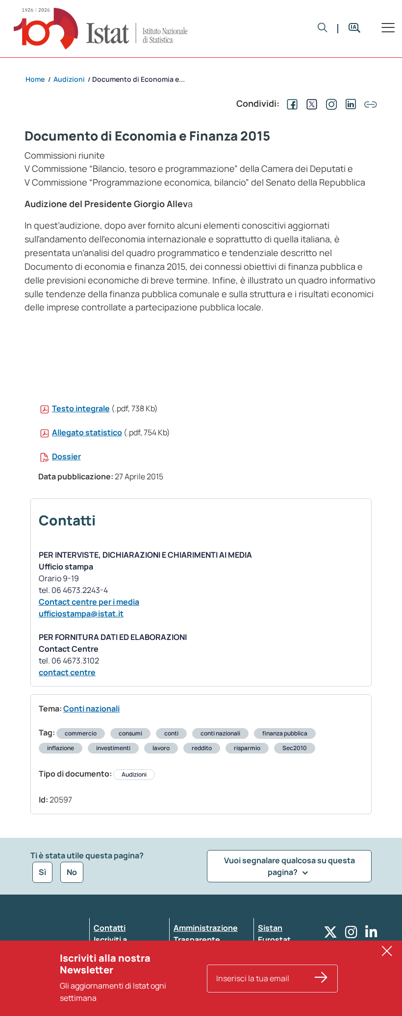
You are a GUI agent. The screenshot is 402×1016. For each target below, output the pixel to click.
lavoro (161, 748)
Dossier (66, 456)
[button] (322, 29)
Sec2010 (294, 748)
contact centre (67, 672)
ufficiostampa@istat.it (81, 613)
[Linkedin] (371, 934)
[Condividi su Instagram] (329, 103)
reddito (202, 748)
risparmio (247, 748)
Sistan (270, 927)
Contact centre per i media (89, 601)
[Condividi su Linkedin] (349, 103)
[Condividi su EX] (310, 103)
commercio (81, 733)
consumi (130, 733)
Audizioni (134, 774)
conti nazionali (220, 733)
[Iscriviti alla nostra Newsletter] (321, 978)
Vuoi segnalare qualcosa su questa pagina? (289, 866)
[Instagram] (351, 934)
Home (35, 79)
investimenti (113, 748)
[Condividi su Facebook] (290, 103)
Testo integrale (81, 408)
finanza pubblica (284, 733)
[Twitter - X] (330, 934)
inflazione (60, 748)
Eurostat (274, 939)
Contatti (110, 927)
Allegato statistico (87, 432)
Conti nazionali (91, 708)
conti (171, 733)
